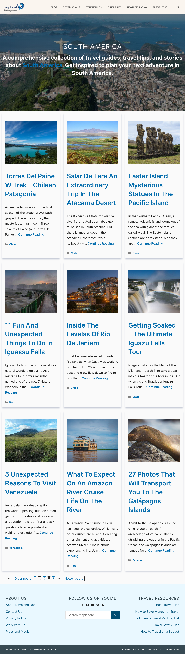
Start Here (124, 649)
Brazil (12, 402)
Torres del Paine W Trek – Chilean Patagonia (30, 185)
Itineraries (114, 7)
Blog (54, 7)
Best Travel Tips (167, 605)
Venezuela (16, 547)
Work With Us (15, 625)
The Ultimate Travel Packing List (156, 618)
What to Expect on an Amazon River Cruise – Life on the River (91, 492)
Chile (12, 244)
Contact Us (14, 611)
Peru (74, 565)
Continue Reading (31, 234)
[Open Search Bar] (178, 7)
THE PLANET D (21, 649)
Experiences (94, 7)
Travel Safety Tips (166, 625)
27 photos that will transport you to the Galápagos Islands (151, 492)
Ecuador (138, 560)
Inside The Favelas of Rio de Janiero (88, 334)
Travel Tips (160, 7)
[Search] (115, 615)
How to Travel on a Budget (160, 631)
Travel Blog (172, 649)
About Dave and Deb (21, 605)
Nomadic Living (137, 7)
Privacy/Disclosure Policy (148, 649)
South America (42, 65)
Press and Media (18, 631)
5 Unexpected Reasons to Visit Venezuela (30, 483)
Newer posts (74, 578)
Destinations (71, 7)
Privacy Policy (16, 618)
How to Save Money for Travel (157, 611)
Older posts (22, 578)
